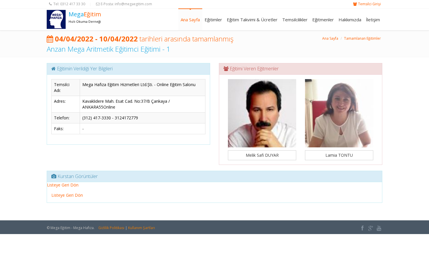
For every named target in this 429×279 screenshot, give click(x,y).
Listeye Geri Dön (63, 185)
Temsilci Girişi (369, 3)
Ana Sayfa (190, 19)
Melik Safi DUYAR (262, 155)
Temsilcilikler (295, 19)
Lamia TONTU (339, 155)
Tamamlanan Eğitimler (362, 38)
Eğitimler (213, 19)
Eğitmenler (323, 19)
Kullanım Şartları (141, 227)
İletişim (373, 19)
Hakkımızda (350, 19)
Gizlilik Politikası (111, 227)
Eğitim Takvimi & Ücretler (252, 19)
